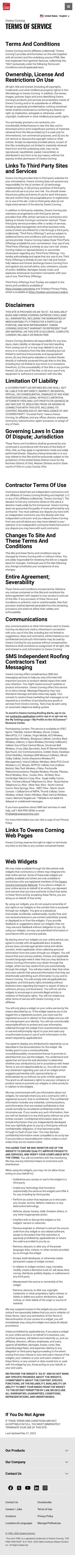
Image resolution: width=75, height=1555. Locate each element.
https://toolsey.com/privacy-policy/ (48, 292)
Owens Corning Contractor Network (36, 883)
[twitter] (19, 1488)
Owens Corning (6, 6)
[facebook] (10, 1488)
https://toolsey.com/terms (20, 288)
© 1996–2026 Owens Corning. (20, 1533)
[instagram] (45, 1488)
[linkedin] (36, 1488)
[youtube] (27, 1488)
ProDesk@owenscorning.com (22, 813)
